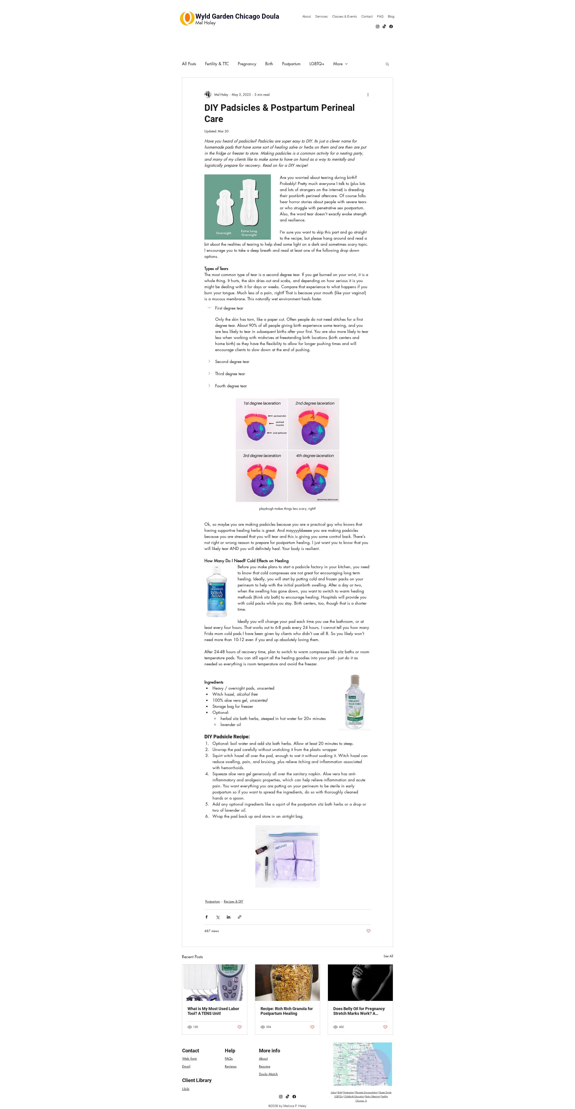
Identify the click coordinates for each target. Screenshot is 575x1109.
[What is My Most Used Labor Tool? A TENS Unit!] (214, 982)
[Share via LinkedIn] (228, 917)
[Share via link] (239, 917)
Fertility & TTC (217, 63)
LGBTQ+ (317, 63)
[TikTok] (384, 26)
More (338, 63)
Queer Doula (385, 1092)
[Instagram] (377, 26)
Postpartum (291, 63)
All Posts (189, 63)
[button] (387, 64)
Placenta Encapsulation (366, 1092)
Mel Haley (205, 23)
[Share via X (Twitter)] (217, 917)
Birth (269, 63)
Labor (333, 1092)
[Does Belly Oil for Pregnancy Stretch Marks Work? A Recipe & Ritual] (360, 982)
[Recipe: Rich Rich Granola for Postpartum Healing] (287, 982)
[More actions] (368, 94)
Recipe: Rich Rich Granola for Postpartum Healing (287, 1011)
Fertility (384, 1096)
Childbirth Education (354, 1096)
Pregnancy (247, 63)
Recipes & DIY (233, 901)
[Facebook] (391, 26)
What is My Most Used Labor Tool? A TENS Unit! (213, 1011)
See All (388, 956)
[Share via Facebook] (206, 917)
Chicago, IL (361, 1100)
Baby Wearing (372, 1096)
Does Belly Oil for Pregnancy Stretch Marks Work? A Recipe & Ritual (359, 1011)
